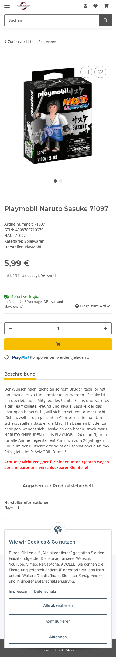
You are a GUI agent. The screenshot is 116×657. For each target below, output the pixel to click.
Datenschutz (45, 591)
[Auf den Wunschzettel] (100, 72)
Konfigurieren (58, 621)
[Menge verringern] (10, 328)
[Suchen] (105, 20)
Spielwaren (34, 241)
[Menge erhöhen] (105, 328)
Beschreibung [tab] (20, 374)
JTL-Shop (67, 650)
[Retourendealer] (23, 6)
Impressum (18, 591)
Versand (48, 275)
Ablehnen (58, 636)
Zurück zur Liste (20, 41)
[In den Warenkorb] (8, 59)
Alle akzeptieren (58, 605)
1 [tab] (55, 181)
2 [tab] (60, 181)
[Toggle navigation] (7, 3)
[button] (85, 6)
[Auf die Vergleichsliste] (86, 72)
